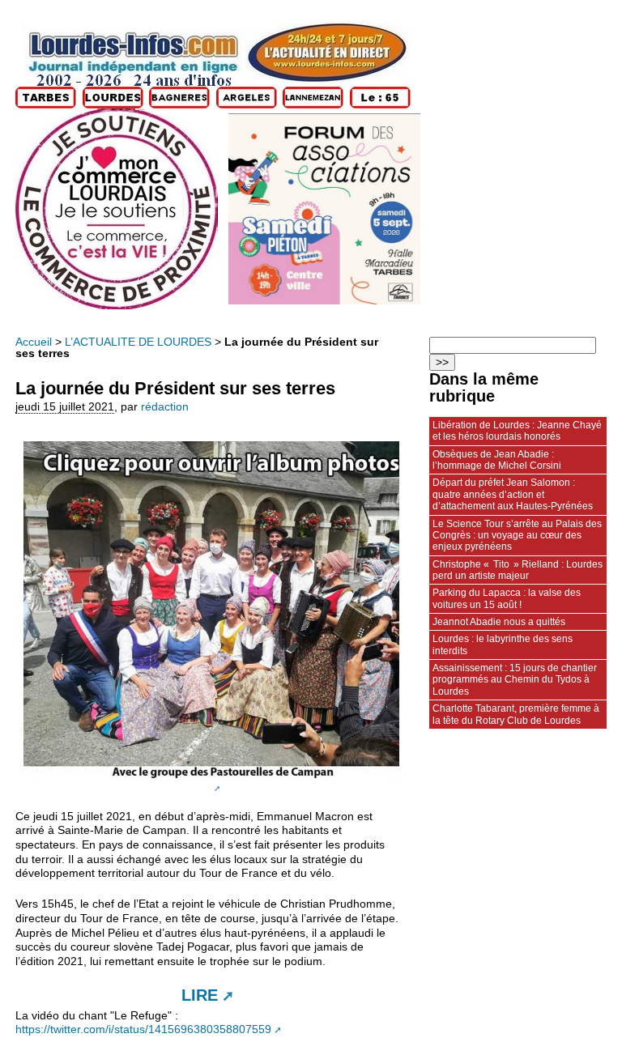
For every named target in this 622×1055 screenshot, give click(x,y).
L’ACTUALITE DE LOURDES (138, 342)
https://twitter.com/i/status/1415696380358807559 (143, 1029)
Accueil (33, 342)
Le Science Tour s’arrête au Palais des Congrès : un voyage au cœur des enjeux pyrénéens (517, 535)
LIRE (199, 995)
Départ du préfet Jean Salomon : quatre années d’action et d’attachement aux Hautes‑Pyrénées (512, 494)
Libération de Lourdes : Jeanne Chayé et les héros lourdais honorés (517, 430)
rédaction (165, 407)
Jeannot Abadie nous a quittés (498, 621)
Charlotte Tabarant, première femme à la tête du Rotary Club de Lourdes (515, 714)
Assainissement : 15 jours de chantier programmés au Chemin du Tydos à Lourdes (514, 679)
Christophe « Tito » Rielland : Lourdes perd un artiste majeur (517, 570)
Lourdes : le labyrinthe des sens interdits (502, 644)
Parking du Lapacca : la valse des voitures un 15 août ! (506, 598)
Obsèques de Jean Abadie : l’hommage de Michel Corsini (496, 460)
